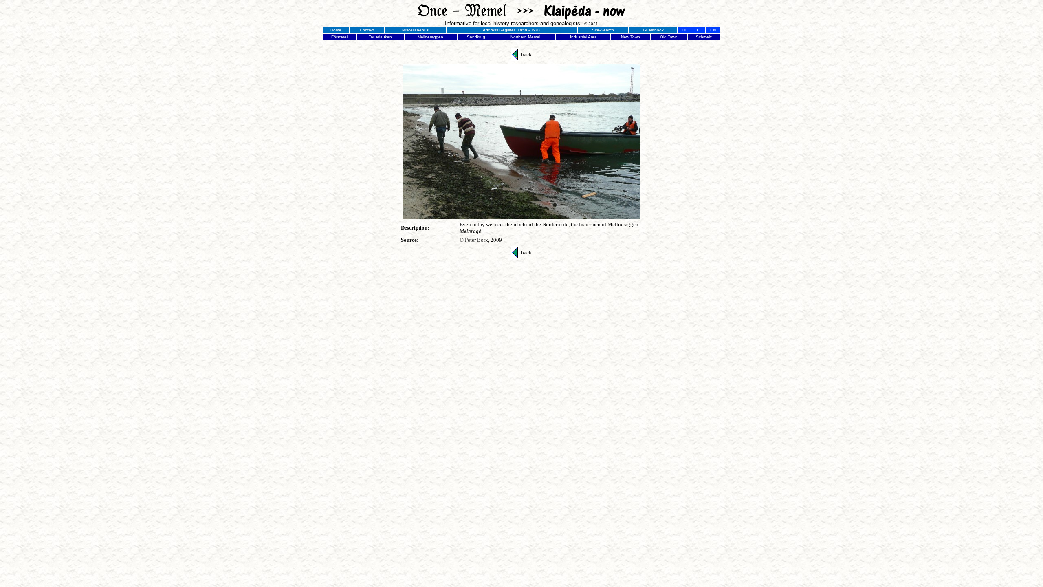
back (526, 54)
